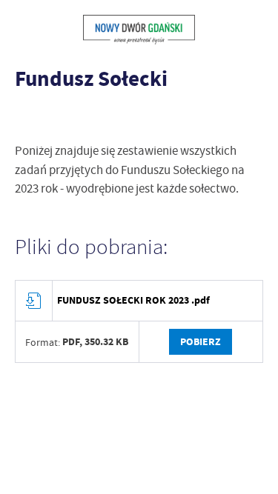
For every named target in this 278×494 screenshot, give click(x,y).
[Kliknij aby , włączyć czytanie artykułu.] (27, 119)
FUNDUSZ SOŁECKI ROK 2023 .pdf (133, 300)
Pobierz (200, 342)
